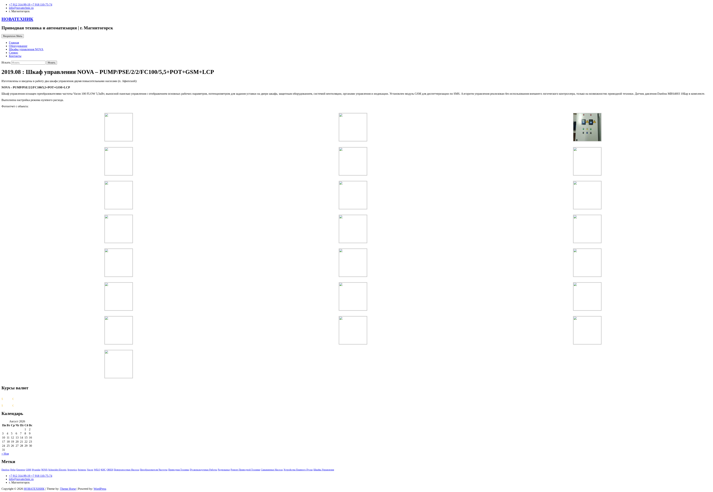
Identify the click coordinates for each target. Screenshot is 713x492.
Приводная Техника (178, 469)
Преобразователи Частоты (153, 469)
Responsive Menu (12, 36)
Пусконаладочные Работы (203, 469)
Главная (14, 42)
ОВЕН (110, 469)
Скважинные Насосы (272, 469)
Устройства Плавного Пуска (298, 469)
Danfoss (5, 469)
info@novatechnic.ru (21, 7)
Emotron (20, 469)
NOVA (44, 469)
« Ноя (5, 453)
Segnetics (72, 469)
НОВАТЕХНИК (17, 19)
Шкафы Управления (323, 469)
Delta (13, 469)
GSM (28, 469)
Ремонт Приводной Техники (245, 469)
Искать (6, 62)
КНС (103, 469)
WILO (97, 469)
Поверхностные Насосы (126, 469)
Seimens (82, 469)
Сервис (13, 52)
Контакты (15, 56)
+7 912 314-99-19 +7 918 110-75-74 (30, 4)
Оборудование (18, 46)
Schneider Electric (57, 469)
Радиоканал (224, 469)
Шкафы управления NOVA (26, 49)
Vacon (90, 469)
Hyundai (36, 469)
